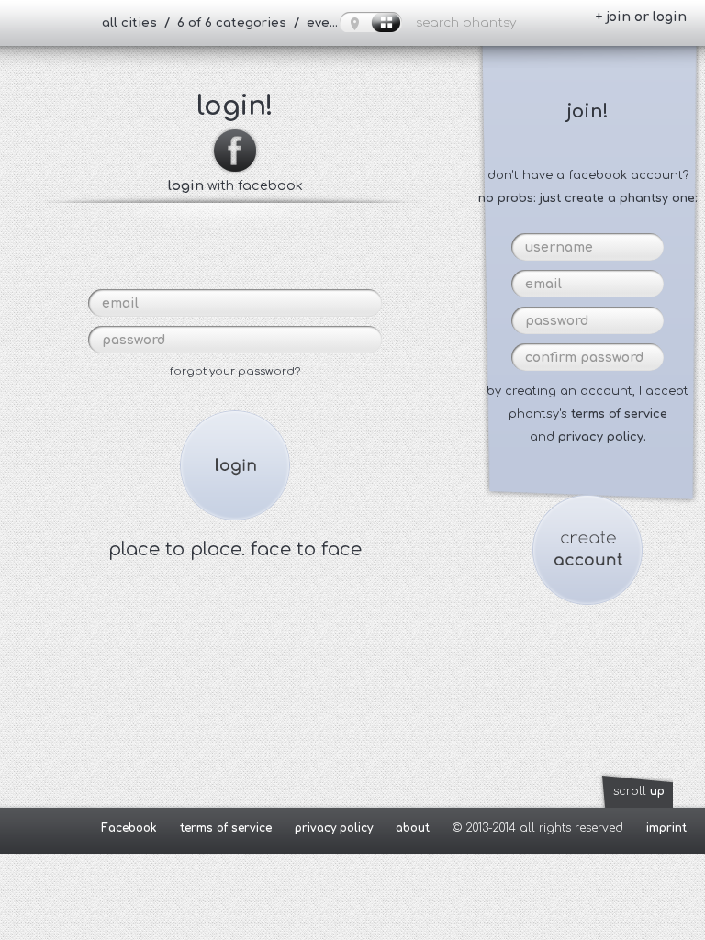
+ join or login (641, 17)
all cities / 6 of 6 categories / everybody (228, 23)
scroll (639, 791)
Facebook (129, 828)
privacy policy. (602, 437)
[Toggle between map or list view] (371, 22)
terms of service (619, 414)
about (413, 828)
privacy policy (334, 828)
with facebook (235, 185)
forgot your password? (235, 371)
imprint (666, 828)
